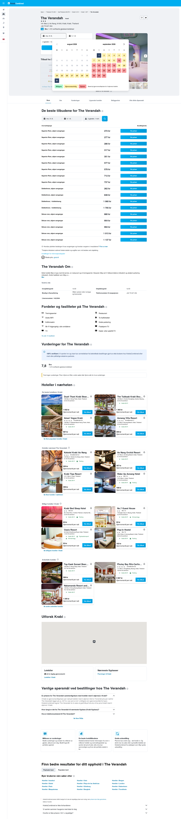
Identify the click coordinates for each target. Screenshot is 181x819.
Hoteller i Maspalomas (50, 789)
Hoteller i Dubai (47, 783)
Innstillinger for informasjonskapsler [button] (53, 254)
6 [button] (124, 55)
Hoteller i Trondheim (119, 789)
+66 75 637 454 (46, 26)
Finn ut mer (104, 246)
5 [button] (119, 55)
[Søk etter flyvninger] (3, 10)
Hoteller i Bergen (118, 780)
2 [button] (87, 55)
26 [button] (67, 75)
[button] (3, 3)
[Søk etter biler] (3, 18)
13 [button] (72, 65)
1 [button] (82, 55)
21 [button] (77, 70)
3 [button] (56, 60)
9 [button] (87, 60)
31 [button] (57, 80)
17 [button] (57, 70)
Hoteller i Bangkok (83, 789)
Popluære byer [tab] (48, 770)
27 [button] (72, 75)
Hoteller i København (119, 786)
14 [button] (77, 65)
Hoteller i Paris (47, 786)
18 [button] (62, 70)
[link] (55, 439)
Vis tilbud (87, 412)
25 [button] (62, 75)
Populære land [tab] (63, 770)
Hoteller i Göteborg (84, 786)
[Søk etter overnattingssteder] (3, 14)
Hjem (42, 12)
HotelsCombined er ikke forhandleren (57, 805)
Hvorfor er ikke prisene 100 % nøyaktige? (58, 813)
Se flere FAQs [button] (78, 718)
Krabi (73, 12)
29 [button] (82, 75)
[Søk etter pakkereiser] (3, 23)
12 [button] (67, 65)
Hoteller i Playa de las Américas (88, 783)
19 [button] (67, 70)
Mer (43, 277)
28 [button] (77, 75)
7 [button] (77, 60)
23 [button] (87, 70)
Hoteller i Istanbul (48, 780)
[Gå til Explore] (3, 27)
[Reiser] (3, 33)
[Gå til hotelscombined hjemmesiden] (16, 3)
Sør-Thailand (61, 12)
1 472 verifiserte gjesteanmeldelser (61, 29)
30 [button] (87, 75)
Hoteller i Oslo (82, 780)
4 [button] (61, 60)
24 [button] (57, 75)
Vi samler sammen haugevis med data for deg (60, 809)
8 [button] (82, 60)
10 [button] (57, 65)
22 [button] (82, 70)
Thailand (48, 12)
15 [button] (82, 65)
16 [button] (87, 65)
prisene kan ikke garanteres (98, 799)
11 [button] (62, 65)
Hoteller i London (118, 783)
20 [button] (72, 70)
